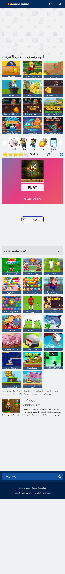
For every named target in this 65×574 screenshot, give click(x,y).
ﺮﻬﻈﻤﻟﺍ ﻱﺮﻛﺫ (45, 394)
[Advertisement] (27, 31)
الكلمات (38, 493)
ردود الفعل (47, 493)
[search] (59, 476)
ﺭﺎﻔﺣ (13, 394)
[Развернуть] (61, 154)
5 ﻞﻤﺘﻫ (34, 394)
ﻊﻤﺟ (7, 394)
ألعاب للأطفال (37, 391)
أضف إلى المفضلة (34, 219)
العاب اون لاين (10, 391)
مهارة (56, 391)
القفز (48, 391)
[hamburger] (3, 4)
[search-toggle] (50, 4)
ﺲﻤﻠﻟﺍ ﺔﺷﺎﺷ (23, 394)
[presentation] (4, 142)
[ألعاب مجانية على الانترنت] (18, 4)
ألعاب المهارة (24, 391)
